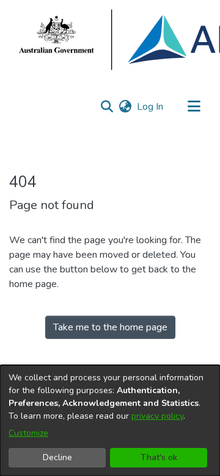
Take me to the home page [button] (110, 327)
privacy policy (157, 416)
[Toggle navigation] (194, 106)
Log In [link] (150, 106)
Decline (57, 457)
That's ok (159, 457)
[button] (106, 106)
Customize (28, 433)
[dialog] (110, 420)
